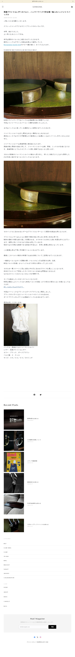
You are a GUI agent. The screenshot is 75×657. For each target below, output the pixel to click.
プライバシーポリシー (31, 642)
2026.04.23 (30, 441)
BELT (5, 543)
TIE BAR (6, 556)
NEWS (5, 596)
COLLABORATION (9, 577)
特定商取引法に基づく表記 (42, 642)
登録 (52, 627)
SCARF (6, 552)
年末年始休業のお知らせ (34, 503)
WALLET (6, 569)
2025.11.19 (29, 526)
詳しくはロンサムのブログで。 (14, 287)
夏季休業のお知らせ (33, 418)
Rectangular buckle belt (12, 44)
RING (5, 560)
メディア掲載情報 (32, 461)
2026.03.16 (30, 462)
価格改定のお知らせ (33, 482)
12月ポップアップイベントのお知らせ (38, 524)
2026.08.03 (30, 420)
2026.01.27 (30, 484)
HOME (6, 587)
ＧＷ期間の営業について (34, 439)
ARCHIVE (6, 573)
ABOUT (6, 592)
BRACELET (7, 565)
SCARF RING (7, 548)
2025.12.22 (30, 505)
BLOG (5, 606)
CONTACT (7, 601)
